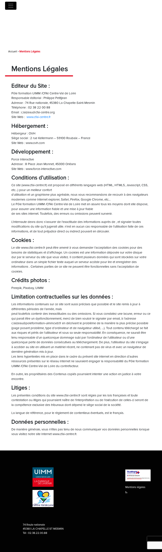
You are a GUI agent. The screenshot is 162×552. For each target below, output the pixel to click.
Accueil (12, 51)
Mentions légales (135, 487)
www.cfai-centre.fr (39, 117)
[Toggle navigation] (10, 6)
